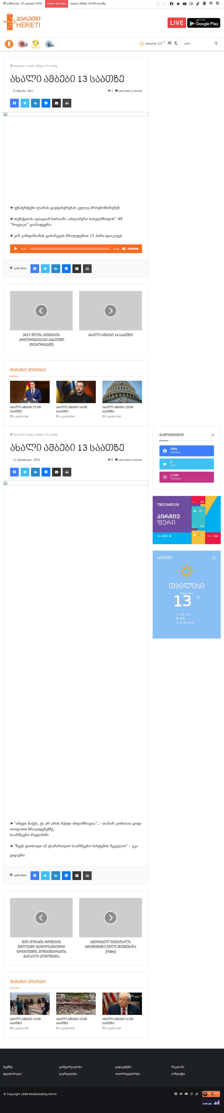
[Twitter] (25, 103)
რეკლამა (177, 1067)
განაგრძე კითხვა (30, 856)
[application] (76, 248)
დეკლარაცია (12, 1074)
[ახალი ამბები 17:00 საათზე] (30, 392)
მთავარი (18, 66)
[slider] (134, 248)
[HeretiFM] (27, 20)
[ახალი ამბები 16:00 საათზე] (76, 392)
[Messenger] (46, 103)
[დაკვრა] (16, 249)
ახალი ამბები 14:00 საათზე (87, 4)
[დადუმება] (124, 249)
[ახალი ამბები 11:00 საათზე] (122, 1004)
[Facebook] (14, 103)
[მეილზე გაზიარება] (56, 103)
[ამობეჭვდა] (67, 103)
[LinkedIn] (35, 103)
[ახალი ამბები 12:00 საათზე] (76, 1004)
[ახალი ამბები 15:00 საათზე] (122, 392)
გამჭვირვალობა (70, 1067)
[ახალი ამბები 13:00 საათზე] (30, 1004)
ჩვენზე (7, 1067)
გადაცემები (123, 1067)
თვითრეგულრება (127, 1074)
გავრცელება (68, 1074)
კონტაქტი (178, 1074)
